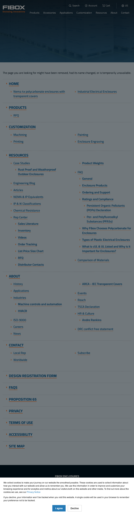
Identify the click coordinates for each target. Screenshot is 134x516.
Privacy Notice (33, 491)
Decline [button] (74, 508)
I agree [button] (59, 508)
